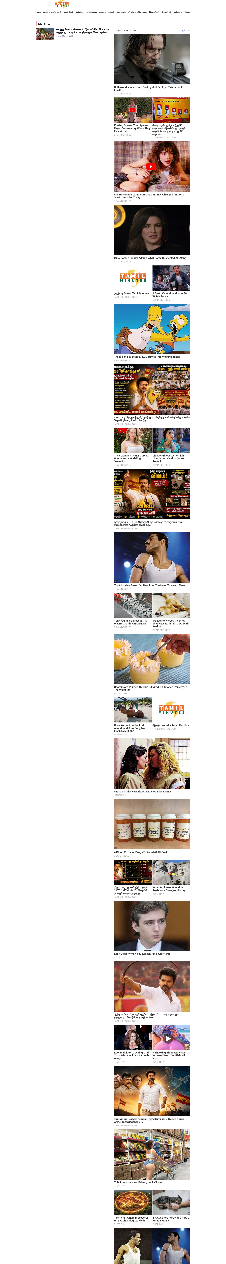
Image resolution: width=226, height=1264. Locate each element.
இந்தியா (80, 12)
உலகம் (102, 12)
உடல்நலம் (92, 12)
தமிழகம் (178, 12)
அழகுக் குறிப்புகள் (52, 12)
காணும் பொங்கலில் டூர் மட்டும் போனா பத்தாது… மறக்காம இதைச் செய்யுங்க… (82, 31)
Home (38, 12)
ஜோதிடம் (166, 12)
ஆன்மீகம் (68, 12)
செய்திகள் (154, 12)
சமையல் (121, 12)
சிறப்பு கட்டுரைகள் (137, 12)
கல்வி (111, 12)
